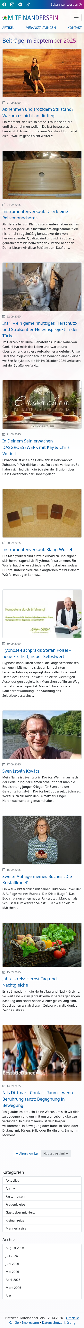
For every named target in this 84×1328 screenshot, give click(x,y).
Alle (8, 1296)
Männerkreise (16, 1228)
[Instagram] (12, 4)
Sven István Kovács (20, 771)
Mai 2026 (12, 1272)
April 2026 (13, 1280)
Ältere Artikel (28, 1153)
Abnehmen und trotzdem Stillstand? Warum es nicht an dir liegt (37, 112)
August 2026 (15, 1248)
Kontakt (75, 28)
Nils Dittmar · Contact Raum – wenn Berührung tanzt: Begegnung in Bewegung (37, 1099)
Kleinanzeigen (16, 1220)
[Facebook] (4, 4)
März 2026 (13, 1288)
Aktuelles (12, 1180)
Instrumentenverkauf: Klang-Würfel (37, 549)
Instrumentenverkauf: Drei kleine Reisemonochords (35, 214)
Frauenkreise (15, 1204)
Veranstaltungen (41, 28)
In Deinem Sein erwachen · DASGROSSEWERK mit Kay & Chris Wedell (36, 447)
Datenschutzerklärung (58, 1322)
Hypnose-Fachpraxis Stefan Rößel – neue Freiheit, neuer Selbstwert (36, 653)
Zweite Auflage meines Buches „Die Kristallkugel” (37, 879)
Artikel (8, 28)
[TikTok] (28, 4)
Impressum (30, 1322)
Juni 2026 (12, 1264)
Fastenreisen (15, 1196)
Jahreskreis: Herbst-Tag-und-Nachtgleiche (30, 982)
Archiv (10, 1188)
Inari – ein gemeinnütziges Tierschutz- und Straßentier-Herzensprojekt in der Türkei (40, 329)
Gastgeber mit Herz (20, 1212)
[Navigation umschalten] (76, 17)
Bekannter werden (64, 4)
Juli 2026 (12, 1256)
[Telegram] (20, 4)
